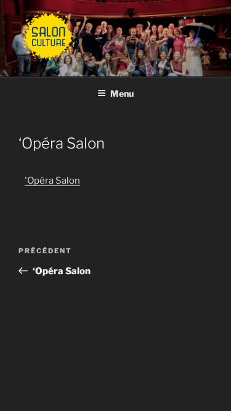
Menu (122, 93)
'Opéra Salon (52, 180)
